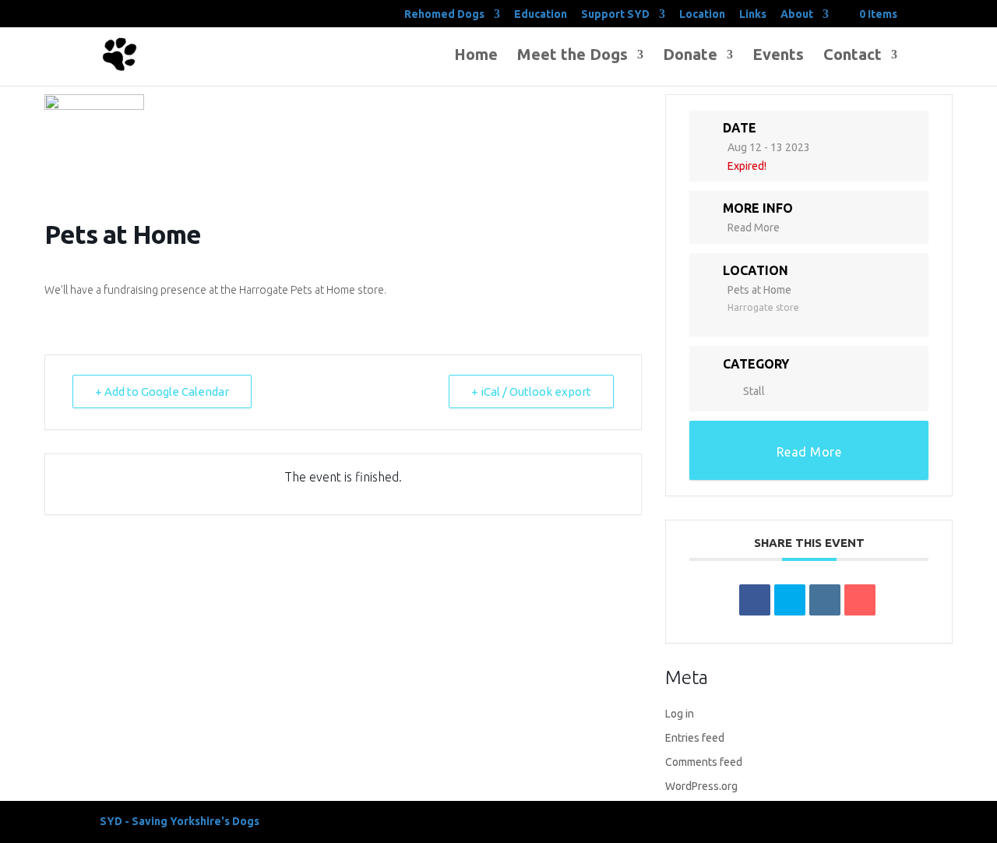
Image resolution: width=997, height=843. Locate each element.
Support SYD (615, 14)
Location (702, 14)
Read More (753, 227)
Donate (690, 56)
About (796, 14)
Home (476, 56)
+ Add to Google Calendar (162, 391)
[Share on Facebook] (754, 599)
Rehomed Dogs (444, 14)
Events (778, 56)
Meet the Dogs (572, 56)
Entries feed (694, 738)
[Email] (859, 599)
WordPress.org (701, 786)
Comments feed (703, 762)
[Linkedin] (824, 599)
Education (540, 14)
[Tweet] (789, 599)
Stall (754, 391)
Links (752, 14)
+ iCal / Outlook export (531, 391)
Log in (679, 713)
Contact (852, 56)
